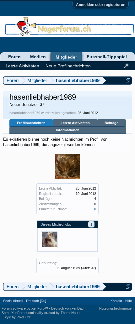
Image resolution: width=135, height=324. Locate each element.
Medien (38, 56)
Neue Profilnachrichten (68, 65)
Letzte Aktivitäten (75, 123)
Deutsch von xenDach (68, 308)
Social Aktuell (13, 301)
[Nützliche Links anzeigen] (128, 80)
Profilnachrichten (31, 123)
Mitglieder (66, 57)
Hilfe (128, 301)
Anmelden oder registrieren (100, 5)
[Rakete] (49, 239)
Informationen (67, 130)
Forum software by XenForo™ (25, 308)
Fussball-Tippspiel (107, 56)
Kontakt (116, 301)
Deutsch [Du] (36, 301)
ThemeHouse (71, 313)
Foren (14, 56)
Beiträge (111, 123)
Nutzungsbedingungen (116, 308)
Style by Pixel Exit (16, 317)
